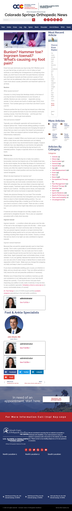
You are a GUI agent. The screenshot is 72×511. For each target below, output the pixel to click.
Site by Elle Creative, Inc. (62, 508)
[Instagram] (48, 19)
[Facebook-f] (45, 19)
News (54, 177)
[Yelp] (57, 19)
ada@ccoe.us (52, 438)
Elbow (54, 159)
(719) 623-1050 (55, 417)
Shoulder (44, 27)
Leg (20, 27)
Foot (3, 27)
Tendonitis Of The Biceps (55, 125)
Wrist (62, 27)
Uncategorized (57, 200)
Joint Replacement (59, 170)
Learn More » (14, 339)
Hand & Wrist (56, 166)
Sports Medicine (58, 193)
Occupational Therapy (60, 179)
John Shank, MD (14, 337)
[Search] (33, 19)
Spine (30, 27)
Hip (25, 27)
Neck (37, 27)
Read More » (52, 105)
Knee (15, 27)
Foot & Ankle (56, 161)
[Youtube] (61, 19)
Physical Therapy (58, 186)
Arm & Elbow (54, 27)
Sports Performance (59, 195)
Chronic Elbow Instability (55, 135)
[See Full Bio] (29, 302)
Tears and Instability (59, 197)
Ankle (9, 27)
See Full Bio (24, 302)
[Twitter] (51, 19)
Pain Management (58, 184)
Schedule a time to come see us (32, 285)
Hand (68, 27)
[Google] (54, 19)
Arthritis (55, 157)
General (55, 163)
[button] (10, 372)
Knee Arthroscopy (68, 124)
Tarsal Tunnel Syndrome (67, 135)
